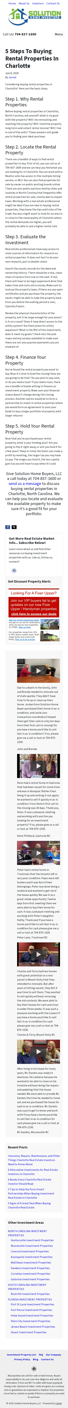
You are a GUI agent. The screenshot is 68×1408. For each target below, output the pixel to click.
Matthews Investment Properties (31, 1263)
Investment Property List (21, 1354)
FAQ (41, 1354)
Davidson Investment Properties (30, 1268)
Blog (35, 1359)
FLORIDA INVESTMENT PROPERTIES (30, 1299)
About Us (24, 3)
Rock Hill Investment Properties (30, 1294)
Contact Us (53, 3)
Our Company (53, 1354)
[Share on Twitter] (14, 527)
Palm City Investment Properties (30, 1321)
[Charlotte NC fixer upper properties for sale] (34, 615)
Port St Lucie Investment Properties (32, 1304)
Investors (38, 3)
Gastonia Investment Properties (30, 1279)
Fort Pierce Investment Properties (31, 1310)
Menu (59, 34)
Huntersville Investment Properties (32, 1240)
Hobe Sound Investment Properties (32, 1316)
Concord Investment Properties (30, 1251)
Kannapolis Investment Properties (31, 1257)
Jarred (12, 77)
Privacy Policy (22, 1359)
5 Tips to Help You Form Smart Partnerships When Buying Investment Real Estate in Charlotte (31, 1193)
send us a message (25, 484)
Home (12, 3)
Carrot (59, 1403)
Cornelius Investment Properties (30, 1274)
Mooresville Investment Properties (32, 1246)
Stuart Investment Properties (29, 1332)
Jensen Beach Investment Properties (33, 1327)
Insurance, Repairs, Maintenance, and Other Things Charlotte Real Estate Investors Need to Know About (34, 1160)
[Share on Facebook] (7, 527)
